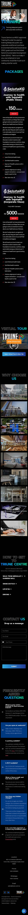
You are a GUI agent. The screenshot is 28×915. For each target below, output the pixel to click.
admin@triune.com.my (14, 886)
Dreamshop (8, 839)
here (13, 751)
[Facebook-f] (4, 892)
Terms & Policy (5, 903)
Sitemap (13, 903)
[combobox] (3, 642)
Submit (14, 666)
